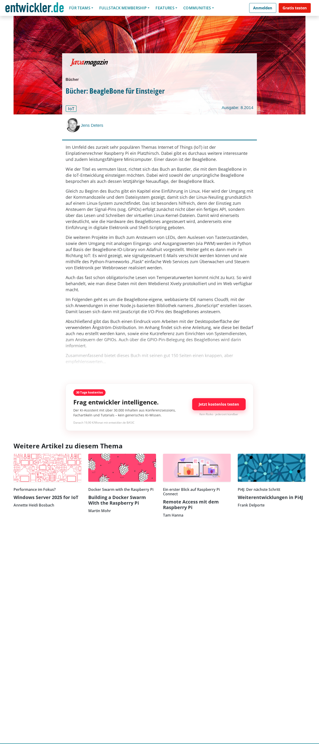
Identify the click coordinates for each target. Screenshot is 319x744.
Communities (197, 8)
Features (165, 8)
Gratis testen (295, 8)
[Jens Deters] (73, 125)
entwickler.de (34, 8)
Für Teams (79, 8)
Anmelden (262, 8)
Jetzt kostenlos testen (219, 404)
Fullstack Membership (123, 8)
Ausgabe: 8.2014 (237, 107)
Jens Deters (92, 125)
